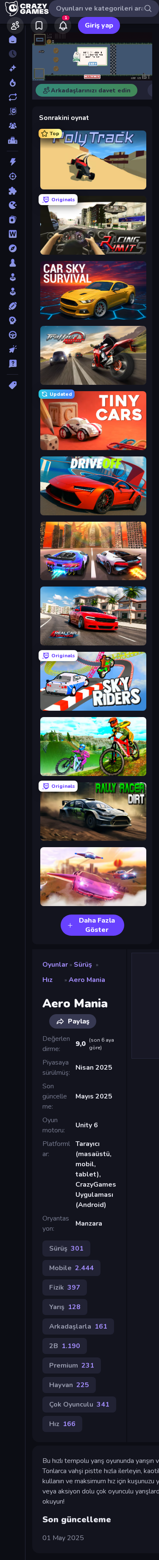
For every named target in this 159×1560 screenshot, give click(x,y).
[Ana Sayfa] (12, 39)
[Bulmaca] (12, 191)
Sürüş (83, 964)
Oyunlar (55, 964)
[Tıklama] (12, 349)
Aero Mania (87, 979)
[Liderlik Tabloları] (12, 140)
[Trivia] (12, 363)
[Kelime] (12, 234)
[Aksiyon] (12, 162)
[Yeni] (12, 68)
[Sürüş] (12, 335)
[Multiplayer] (12, 126)
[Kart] (12, 219)
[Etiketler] (12, 385)
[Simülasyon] (12, 291)
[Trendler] (12, 82)
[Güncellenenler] (12, 97)
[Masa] (12, 263)
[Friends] (15, 25)
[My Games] (39, 25)
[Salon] (12, 277)
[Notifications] (62, 25)
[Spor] (12, 306)
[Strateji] (12, 320)
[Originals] (12, 111)
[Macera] (12, 248)
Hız (47, 979)
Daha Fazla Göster (97, 925)
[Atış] (12, 176)
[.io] (12, 205)
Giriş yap (99, 25)
